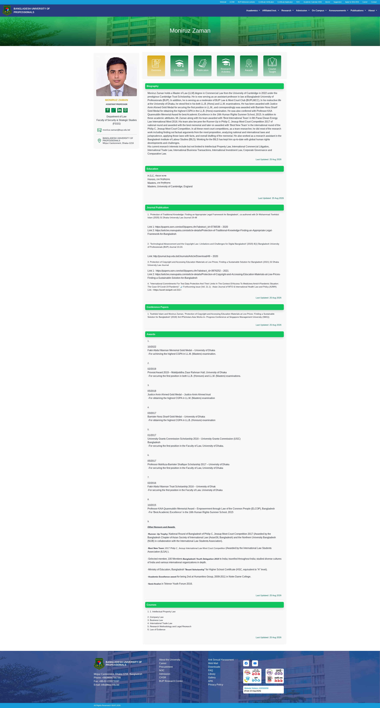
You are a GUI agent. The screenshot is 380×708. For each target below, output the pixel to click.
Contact (374, 2)
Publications (357, 10)
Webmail (223, 2)
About (371, 10)
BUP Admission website (246, 2)
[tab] (156, 66)
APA (210, 681)
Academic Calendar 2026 (313, 2)
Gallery (212, 677)
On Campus (318, 10)
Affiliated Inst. (269, 10)
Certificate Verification (266, 2)
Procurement (166, 667)
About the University (169, 659)
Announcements (338, 10)
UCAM (232, 2)
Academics (252, 10)
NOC (298, 2)
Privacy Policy (215, 684)
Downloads (214, 667)
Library (211, 674)
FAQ (210, 670)
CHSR (162, 677)
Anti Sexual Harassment (221, 659)
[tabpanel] (214, 361)
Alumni (327, 2)
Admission (302, 10)
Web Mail (213, 663)
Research (286, 10)
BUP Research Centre (171, 681)
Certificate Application (285, 2)
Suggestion (338, 2)
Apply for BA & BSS (352, 2)
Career (365, 2)
